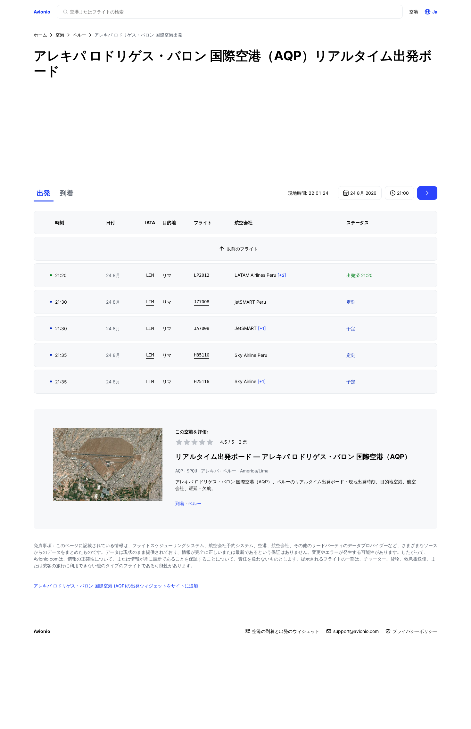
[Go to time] (427, 193)
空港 (413, 11)
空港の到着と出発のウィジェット (285, 631)
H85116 (201, 354)
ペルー (79, 34)
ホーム (40, 34)
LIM (150, 275)
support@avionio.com (356, 631)
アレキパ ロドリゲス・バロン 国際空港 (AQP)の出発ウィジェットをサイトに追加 (116, 585)
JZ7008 (201, 301)
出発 (43, 193)
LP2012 (201, 275)
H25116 (201, 381)
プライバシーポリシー (414, 631)
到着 (66, 193)
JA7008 (201, 328)
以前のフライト (242, 248)
